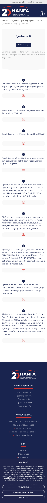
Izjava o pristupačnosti (23, 425)
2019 (38, 21)
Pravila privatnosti (23, 428)
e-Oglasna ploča (23, 406)
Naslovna (6, 21)
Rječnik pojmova (24, 396)
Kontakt (23, 450)
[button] (42, 13)
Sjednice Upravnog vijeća (23, 21)
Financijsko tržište (18, 2)
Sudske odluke (24, 392)
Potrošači (30, 2)
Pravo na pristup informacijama (24, 421)
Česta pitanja (24, 399)
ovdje (13, 474)
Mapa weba (23, 454)
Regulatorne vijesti (23, 403)
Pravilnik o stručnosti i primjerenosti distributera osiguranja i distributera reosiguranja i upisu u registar (23, 161)
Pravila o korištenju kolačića (24, 432)
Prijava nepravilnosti (23, 435)
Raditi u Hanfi (40, 2)
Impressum (23, 457)
